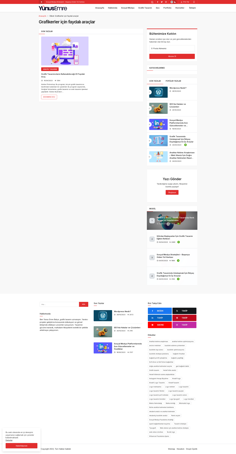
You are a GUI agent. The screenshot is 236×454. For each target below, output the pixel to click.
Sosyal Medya (127, 8)
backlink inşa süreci (156, 350)
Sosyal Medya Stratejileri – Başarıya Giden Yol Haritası (65, 2)
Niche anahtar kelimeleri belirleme (161, 407)
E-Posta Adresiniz (158, 48)
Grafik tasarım (154, 370)
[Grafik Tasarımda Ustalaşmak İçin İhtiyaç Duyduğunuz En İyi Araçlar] (158, 140)
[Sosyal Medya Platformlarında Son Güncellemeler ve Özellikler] (158, 124)
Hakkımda (112, 8)
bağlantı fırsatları (179, 354)
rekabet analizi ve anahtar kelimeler (162, 411)
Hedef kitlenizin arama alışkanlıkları (161, 374)
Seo (158, 8)
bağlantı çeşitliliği (177, 358)
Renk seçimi (175, 415)
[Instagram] (166, 2)
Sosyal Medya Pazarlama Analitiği (161, 420)
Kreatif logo (176, 378)
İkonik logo (171, 432)
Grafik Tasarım (145, 8)
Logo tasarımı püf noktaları (158, 395)
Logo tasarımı (184, 387)
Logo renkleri (170, 387)
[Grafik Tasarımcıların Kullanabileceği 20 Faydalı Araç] (64, 51)
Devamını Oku (49, 97)
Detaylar (9, 440)
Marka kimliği (170, 403)
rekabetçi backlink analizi (158, 415)
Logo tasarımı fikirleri (156, 391)
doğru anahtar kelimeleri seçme (160, 366)
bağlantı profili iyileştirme (158, 358)
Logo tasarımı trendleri (157, 399)
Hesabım (180, 449)
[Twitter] (162, 2)
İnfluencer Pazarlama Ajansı (159, 436)
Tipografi (152, 428)
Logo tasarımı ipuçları (176, 391)
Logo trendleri (189, 399)
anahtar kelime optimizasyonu (183, 341)
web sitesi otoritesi (156, 432)
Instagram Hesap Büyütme (158, 378)
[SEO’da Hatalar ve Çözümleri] (158, 108)
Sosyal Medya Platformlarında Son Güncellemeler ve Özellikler (128, 346)
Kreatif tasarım (174, 383)
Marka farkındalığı (155, 403)
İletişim (192, 8)
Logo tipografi (174, 399)
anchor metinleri (155, 345)
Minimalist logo (184, 403)
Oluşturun (172, 192)
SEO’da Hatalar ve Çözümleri (127, 327)
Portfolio (167, 8)
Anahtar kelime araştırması (158, 341)
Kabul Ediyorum (21, 446)
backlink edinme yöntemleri (175, 345)
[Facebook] (157, 2)
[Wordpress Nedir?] (158, 92)
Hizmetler (179, 8)
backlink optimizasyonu (175, 350)
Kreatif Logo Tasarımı (157, 383)
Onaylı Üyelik (191, 449)
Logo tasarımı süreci (179, 395)
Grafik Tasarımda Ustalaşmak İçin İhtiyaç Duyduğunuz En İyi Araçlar (181, 139)
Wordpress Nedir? (178, 88)
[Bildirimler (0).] (194, 2)
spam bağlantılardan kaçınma (159, 424)
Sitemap (171, 449)
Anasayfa (99, 8)
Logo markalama (155, 387)
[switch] (173, 2)
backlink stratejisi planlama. (159, 354)
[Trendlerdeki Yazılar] (41, 2)
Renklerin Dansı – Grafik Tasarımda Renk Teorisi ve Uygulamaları (175, 219)
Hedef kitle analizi (169, 370)
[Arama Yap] (152, 2)
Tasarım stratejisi (180, 424)
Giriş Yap (186, 2)
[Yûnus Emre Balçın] (53, 8)
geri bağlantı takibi (182, 366)
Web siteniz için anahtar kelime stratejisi (174, 428)
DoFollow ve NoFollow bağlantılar (161, 362)
